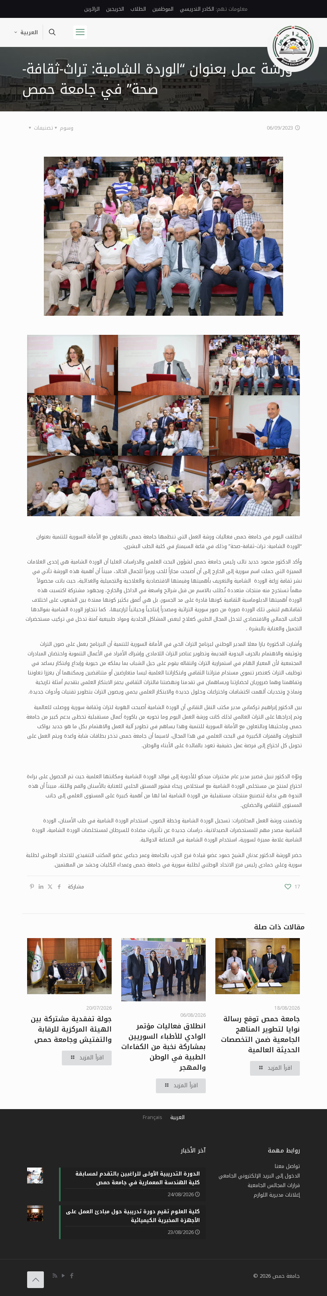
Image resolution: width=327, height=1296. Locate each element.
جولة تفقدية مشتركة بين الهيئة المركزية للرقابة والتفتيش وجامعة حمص (71, 1029)
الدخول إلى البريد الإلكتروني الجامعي (259, 1176)
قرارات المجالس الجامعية (274, 1185)
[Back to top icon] (35, 1279)
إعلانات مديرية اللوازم (277, 1195)
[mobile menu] (80, 32)
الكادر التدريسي (197, 9)
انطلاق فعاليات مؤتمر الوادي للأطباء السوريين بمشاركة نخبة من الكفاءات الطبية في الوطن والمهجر (163, 1047)
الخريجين (115, 9)
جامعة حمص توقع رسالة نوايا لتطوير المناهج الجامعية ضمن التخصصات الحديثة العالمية (260, 1034)
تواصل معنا (287, 1166)
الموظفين (162, 9)
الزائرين (92, 9)
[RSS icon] (55, 1275)
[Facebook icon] (72, 1275)
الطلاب (138, 9)
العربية (29, 32)
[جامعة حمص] (293, 46)
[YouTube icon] (63, 1275)
